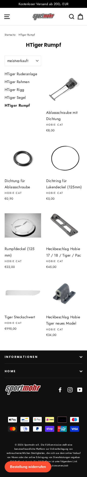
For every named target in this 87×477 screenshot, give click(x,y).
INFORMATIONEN (21, 357)
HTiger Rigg (14, 89)
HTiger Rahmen (17, 81)
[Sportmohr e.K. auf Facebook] (60, 389)
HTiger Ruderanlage (21, 74)
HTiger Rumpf (17, 105)
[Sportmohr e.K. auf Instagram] (70, 389)
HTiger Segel (15, 97)
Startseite (10, 35)
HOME (10, 371)
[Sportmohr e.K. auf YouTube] (79, 389)
